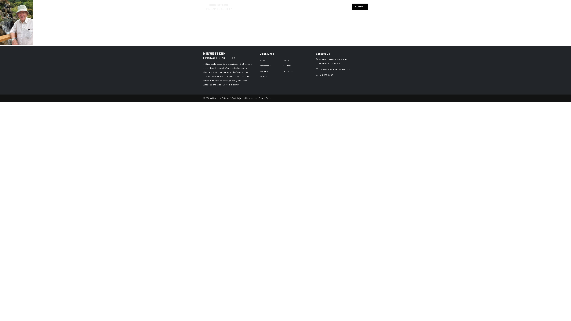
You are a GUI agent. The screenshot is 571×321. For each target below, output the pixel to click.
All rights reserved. (248, 98)
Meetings (301, 6)
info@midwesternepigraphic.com (335, 69)
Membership (285, 6)
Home (258, 6)
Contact (360, 6)
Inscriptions (317, 6)
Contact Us (288, 71)
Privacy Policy (265, 98)
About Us (270, 6)
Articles (333, 6)
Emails (345, 6)
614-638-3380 (326, 75)
